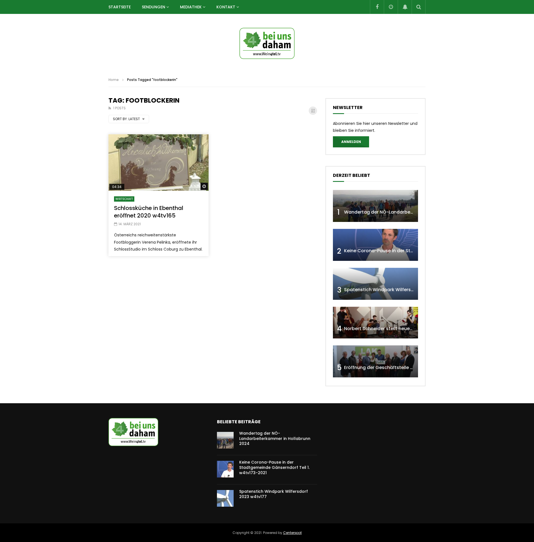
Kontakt (225, 7)
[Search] (419, 7)
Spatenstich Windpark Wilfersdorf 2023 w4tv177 (398, 289)
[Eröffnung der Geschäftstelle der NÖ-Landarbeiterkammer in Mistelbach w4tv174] (375, 361)
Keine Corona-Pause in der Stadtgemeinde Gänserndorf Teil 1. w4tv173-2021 (274, 467)
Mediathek (191, 7)
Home (113, 79)
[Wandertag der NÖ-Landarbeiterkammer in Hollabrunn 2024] (375, 206)
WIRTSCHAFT (124, 199)
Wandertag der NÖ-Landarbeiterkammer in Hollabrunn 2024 (412, 212)
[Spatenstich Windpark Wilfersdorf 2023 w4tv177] (375, 284)
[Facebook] (377, 7)
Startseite (119, 7)
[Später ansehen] (391, 7)
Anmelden (351, 141)
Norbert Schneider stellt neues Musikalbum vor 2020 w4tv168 (412, 328)
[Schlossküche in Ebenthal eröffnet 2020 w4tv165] (158, 162)
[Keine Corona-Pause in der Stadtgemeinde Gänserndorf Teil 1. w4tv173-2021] (375, 245)
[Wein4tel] (267, 43)
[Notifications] (405, 7)
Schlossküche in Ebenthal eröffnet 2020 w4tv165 (148, 211)
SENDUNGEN (153, 7)
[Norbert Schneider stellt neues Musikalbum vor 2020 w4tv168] (375, 323)
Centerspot (292, 532)
